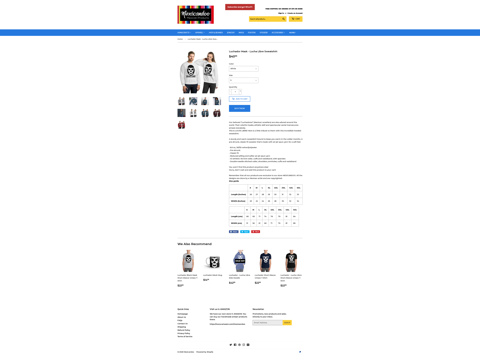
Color (231, 64)
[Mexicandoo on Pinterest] (239, 345)
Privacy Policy (184, 333)
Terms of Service (185, 336)
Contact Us (183, 324)
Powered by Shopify (204, 352)
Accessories (278, 32)
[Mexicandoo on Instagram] (243, 345)
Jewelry (231, 32)
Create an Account (295, 13)
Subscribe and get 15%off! (240, 7)
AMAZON (238, 314)
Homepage (183, 314)
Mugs (241, 32)
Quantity (233, 87)
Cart (297, 19)
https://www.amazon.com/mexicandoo (227, 324)
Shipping (182, 327)
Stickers (264, 32)
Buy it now (239, 108)
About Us (182, 317)
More (292, 32)
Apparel (199, 32)
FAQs (180, 320)
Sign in (281, 13)
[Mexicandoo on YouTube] (248, 345)
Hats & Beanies (216, 32)
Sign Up (287, 323)
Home (180, 39)
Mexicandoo (189, 352)
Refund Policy (184, 330)
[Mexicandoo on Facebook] (235, 345)
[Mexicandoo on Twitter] (231, 345)
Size (231, 75)
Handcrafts (184, 32)
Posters (252, 32)
